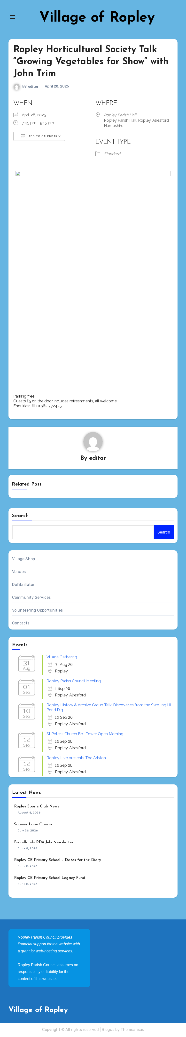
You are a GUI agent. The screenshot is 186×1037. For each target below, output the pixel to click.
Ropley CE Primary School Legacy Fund (49, 878)
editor (33, 87)
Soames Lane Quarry (33, 824)
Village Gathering (61, 657)
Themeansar (132, 1029)
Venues (19, 571)
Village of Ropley (97, 18)
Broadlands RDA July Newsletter (43, 842)
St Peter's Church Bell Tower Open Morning (84, 734)
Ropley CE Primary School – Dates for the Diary (57, 860)
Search (20, 515)
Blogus (108, 1029)
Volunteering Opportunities (37, 610)
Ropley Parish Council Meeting (73, 681)
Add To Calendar (43, 136)
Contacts (21, 623)
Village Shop (23, 559)
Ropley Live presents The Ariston (76, 758)
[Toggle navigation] (12, 17)
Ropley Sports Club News (36, 806)
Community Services (31, 597)
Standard (112, 154)
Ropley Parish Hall (120, 115)
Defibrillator (23, 584)
